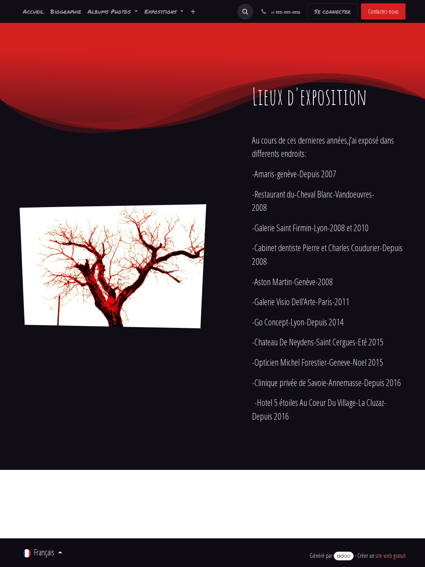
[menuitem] (33, 11)
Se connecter (332, 11)
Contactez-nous (383, 11)
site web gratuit (390, 556)
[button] (245, 12)
